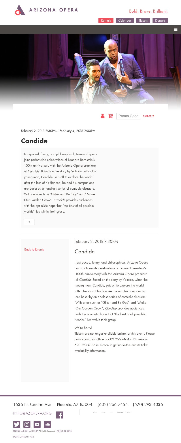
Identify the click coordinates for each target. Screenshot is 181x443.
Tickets (143, 20)
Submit (148, 116)
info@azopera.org (32, 413)
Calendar (124, 20)
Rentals (106, 20)
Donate (160, 20)
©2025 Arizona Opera (25, 431)
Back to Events (34, 249)
